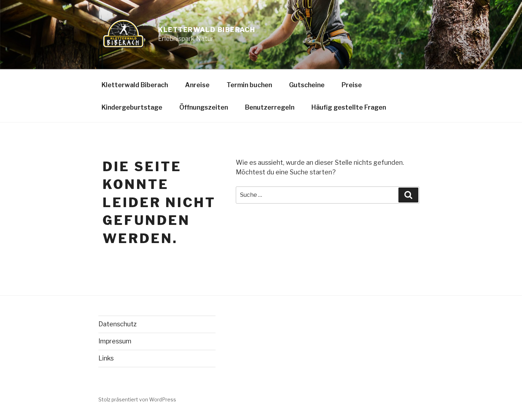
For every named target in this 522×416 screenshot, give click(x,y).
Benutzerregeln (269, 107)
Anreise (197, 85)
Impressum (114, 341)
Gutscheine (307, 85)
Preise (352, 85)
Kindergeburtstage (132, 107)
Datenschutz (117, 324)
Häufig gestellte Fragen (348, 107)
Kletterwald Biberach (206, 29)
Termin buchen (249, 85)
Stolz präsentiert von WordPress (137, 399)
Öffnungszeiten (203, 107)
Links (106, 358)
